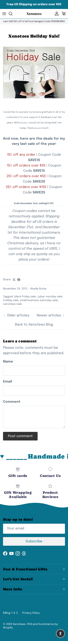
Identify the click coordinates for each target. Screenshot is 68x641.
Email (7, 381)
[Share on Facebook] (18, 279)
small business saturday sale (39, 300)
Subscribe (34, 541)
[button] (60, 633)
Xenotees (19, 624)
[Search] (12, 14)
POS (29, 624)
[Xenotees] (34, 14)
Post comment (20, 436)
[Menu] (4, 14)
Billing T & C (10, 613)
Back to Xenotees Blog (34, 324)
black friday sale (25, 296)
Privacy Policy (31, 613)
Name (8, 361)
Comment (11, 401)
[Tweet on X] (14, 279)
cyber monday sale (49, 296)
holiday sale (11, 300)
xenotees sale (12, 304)
